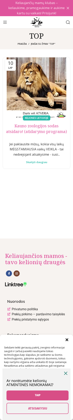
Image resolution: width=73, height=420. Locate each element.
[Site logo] (36, 22)
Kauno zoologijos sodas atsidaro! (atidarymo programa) (36, 128)
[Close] (66, 373)
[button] (67, 340)
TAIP (37, 395)
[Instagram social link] (17, 273)
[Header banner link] (30, 8)
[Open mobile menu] (5, 22)
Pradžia (22, 43)
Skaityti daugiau (36, 162)
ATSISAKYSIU (37, 408)
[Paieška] (68, 22)
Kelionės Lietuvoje (36, 118)
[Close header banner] (68, 8)
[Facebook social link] (9, 273)
